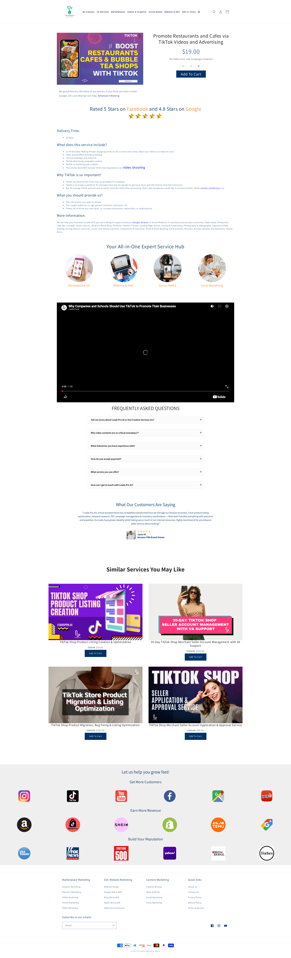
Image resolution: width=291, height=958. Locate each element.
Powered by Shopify (153, 951)
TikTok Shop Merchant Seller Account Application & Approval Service (195, 725)
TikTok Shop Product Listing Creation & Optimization (95, 642)
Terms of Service (196, 908)
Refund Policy (195, 902)
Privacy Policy (194, 897)
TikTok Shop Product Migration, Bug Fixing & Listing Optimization (95, 725)
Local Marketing (212, 285)
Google (193, 108)
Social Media (167, 285)
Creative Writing (154, 886)
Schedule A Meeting (108, 95)
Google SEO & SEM (113, 892)
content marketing (209, 188)
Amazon (145, 222)
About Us (192, 886)
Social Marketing (154, 897)
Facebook (137, 108)
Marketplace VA (79, 285)
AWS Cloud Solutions (114, 908)
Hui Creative (141, 951)
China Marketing (154, 902)
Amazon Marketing (71, 886)
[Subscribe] (113, 925)
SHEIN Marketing (70, 897)
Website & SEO (123, 285)
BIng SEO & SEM (111, 897)
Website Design (111, 886)
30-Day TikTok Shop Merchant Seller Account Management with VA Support (195, 643)
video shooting (134, 167)
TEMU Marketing (70, 908)
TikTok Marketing (70, 902)
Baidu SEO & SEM (112, 902)
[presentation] (72, 525)
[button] (214, 11)
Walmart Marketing (71, 892)
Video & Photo (153, 892)
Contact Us (193, 892)
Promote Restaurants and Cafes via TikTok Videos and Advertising (191, 39)
